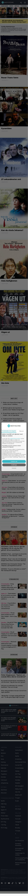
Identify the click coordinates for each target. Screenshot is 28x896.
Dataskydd (14, 468)
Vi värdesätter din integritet (9, 431)
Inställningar (14, 464)
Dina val (21, 431)
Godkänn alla (14, 461)
